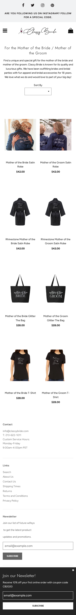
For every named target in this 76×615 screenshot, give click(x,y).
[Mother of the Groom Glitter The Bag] (55, 288)
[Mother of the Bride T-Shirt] (20, 365)
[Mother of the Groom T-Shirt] (55, 365)
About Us (8, 476)
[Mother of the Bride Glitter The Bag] (20, 288)
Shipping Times (11, 486)
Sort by (38, 85)
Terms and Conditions (15, 495)
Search (7, 472)
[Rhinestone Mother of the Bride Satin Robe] (20, 212)
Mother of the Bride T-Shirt (20, 393)
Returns (7, 491)
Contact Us (9, 481)
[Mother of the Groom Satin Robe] (55, 135)
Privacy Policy (10, 500)
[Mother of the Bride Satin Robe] (20, 135)
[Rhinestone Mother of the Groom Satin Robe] (55, 212)
